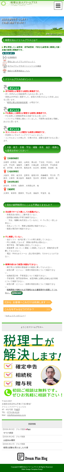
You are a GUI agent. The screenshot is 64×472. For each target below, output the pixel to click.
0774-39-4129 (13, 412)
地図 (17, 409)
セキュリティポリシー (15, 316)
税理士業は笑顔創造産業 (17, 102)
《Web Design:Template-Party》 (32, 469)
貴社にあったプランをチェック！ (21, 62)
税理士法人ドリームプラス (28, 467)
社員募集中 (12, 57)
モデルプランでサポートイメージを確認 (24, 66)
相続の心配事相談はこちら (18, 71)
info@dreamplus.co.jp (16, 415)
